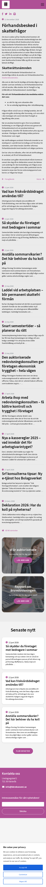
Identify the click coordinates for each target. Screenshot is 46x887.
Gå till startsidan (11, 530)
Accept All (23, 867)
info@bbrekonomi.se (16, 786)
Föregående (9, 179)
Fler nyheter (23, 751)
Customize (23, 874)
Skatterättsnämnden (10, 78)
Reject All (23, 881)
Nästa (39, 179)
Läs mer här (23, 560)
